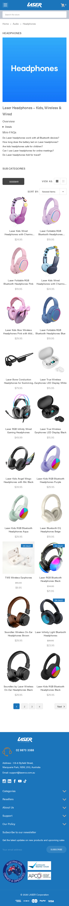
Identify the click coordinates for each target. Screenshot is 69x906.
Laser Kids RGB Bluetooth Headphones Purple (50, 480)
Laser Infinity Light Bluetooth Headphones (50, 633)
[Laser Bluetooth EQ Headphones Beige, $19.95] (50, 508)
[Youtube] (20, 781)
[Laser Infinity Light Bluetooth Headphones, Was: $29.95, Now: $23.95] (50, 612)
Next (59, 706)
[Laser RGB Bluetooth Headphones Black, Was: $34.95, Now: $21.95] (50, 557)
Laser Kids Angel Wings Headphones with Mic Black (18, 480)
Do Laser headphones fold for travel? (22, 154)
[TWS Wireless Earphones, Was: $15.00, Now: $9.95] (18, 557)
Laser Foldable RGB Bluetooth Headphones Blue (50, 331)
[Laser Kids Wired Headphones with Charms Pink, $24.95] (18, 211)
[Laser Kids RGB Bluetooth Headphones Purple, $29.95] (50, 459)
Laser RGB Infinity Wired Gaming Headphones (18, 430)
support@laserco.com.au (22, 772)
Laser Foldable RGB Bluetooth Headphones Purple (50, 232)
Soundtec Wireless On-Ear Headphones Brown (19, 633)
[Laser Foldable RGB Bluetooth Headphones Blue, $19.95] (50, 310)
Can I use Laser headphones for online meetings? (28, 150)
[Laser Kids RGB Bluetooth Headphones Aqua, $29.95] (18, 508)
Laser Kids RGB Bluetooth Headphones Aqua (18, 529)
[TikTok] (25, 781)
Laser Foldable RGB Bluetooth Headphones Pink (18, 282)
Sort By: (33, 191)
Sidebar (13, 181)
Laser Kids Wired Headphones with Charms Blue (50, 282)
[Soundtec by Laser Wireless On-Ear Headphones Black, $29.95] (18, 666)
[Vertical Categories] (5, 5)
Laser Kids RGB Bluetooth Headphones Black (50, 688)
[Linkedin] (9, 781)
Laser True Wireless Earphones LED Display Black (50, 430)
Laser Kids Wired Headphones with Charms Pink (18, 232)
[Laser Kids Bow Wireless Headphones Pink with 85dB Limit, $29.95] (18, 310)
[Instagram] (4, 781)
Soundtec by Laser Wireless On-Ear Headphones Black (18, 688)
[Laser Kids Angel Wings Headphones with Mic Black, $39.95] (18, 459)
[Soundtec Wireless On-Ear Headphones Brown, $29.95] (18, 612)
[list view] (63, 181)
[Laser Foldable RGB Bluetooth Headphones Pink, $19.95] (18, 260)
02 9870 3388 (25, 750)
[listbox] (53, 191)
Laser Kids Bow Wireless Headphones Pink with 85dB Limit (18, 331)
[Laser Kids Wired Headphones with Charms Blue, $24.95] (50, 260)
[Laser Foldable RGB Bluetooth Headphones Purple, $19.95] (50, 211)
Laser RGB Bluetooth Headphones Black (50, 579)
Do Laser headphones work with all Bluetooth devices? (31, 137)
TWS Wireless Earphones (18, 577)
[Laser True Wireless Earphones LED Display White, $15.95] (50, 359)
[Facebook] (14, 781)
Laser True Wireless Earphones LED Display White (50, 381)
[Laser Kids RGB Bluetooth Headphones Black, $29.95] (50, 666)
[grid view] (57, 181)
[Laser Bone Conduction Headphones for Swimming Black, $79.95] (18, 359)
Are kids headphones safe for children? (23, 146)
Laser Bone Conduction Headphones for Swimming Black (18, 381)
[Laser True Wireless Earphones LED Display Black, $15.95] (50, 409)
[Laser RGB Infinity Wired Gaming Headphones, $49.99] (18, 409)
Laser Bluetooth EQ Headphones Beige (50, 529)
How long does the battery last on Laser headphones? (30, 142)
